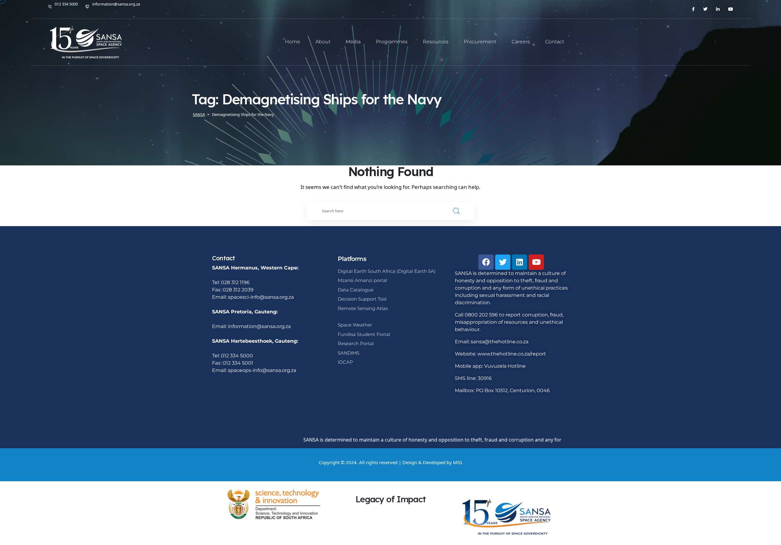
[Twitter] (502, 262)
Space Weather (355, 325)
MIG (457, 462)
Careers (521, 42)
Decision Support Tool (362, 299)
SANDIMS (348, 353)
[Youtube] (536, 262)
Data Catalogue (355, 290)
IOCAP (345, 362)
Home (292, 42)
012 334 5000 (66, 4)
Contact (554, 42)
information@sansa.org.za (116, 4)
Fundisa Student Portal (364, 334)
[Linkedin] (519, 262)
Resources (435, 42)
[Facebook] (486, 262)
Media (353, 42)
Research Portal (356, 343)
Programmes (392, 42)
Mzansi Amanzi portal (362, 280)
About (322, 42)
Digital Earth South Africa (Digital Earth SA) (387, 271)
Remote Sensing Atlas (363, 308)
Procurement (480, 42)
